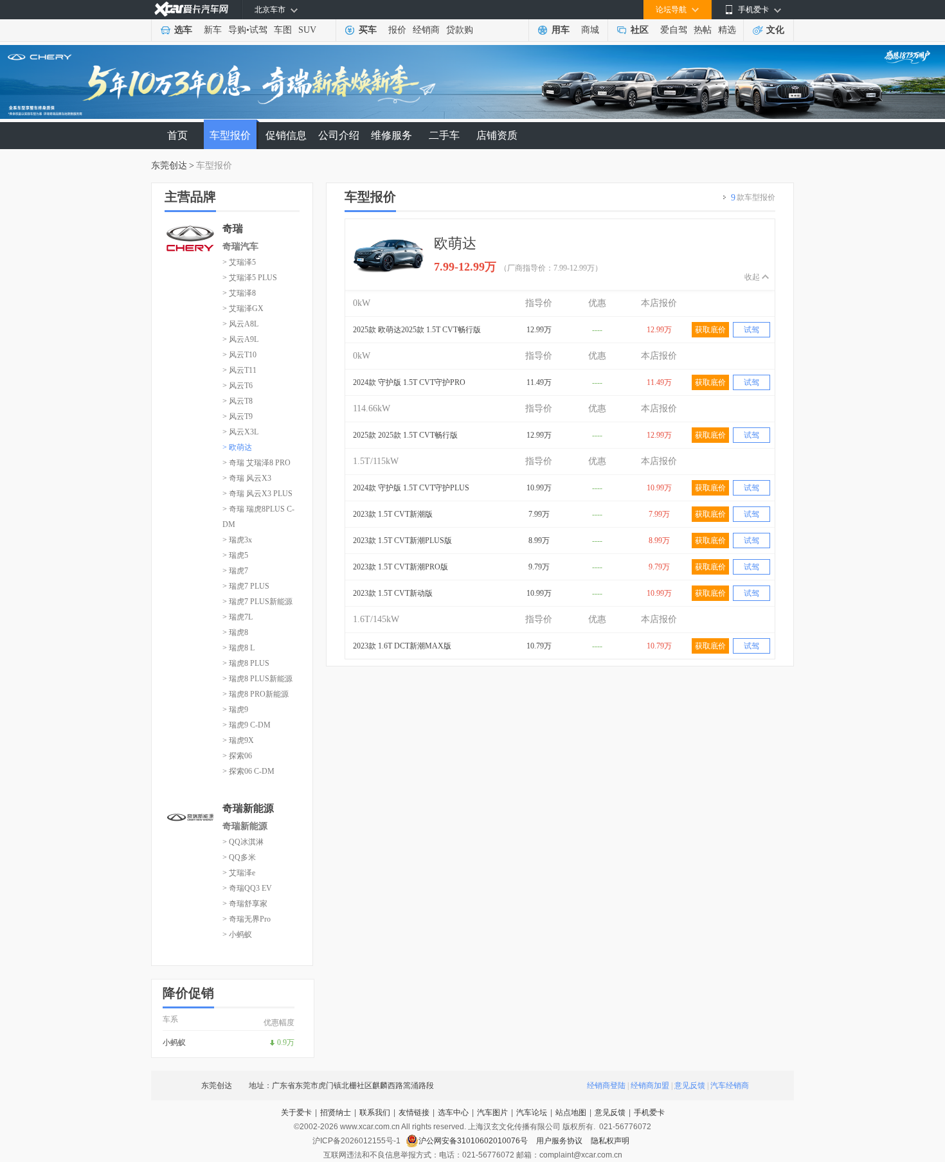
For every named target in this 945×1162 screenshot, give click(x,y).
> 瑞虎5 (235, 555)
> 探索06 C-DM (248, 771)
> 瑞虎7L (237, 616)
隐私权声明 (610, 1140)
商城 (590, 30)
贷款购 (459, 30)
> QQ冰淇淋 (243, 841)
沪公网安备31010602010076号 (474, 1140)
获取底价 (710, 329)
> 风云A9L (240, 339)
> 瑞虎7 (235, 570)
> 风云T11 (239, 370)
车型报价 (230, 135)
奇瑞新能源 (244, 826)
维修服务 (391, 135)
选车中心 (453, 1112)
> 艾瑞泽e (238, 872)
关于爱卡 (296, 1112)
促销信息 (286, 135)
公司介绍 (338, 135)
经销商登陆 (606, 1085)
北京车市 (270, 9)
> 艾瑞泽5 (239, 262)
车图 (283, 30)
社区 (640, 30)
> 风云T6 (237, 385)
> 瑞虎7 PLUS (245, 586)
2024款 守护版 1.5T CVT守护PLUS (411, 487)
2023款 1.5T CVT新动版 (393, 593)
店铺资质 (497, 135)
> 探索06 (237, 755)
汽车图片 (492, 1112)
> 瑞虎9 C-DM (246, 724)
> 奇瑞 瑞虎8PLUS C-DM (258, 517)
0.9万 (285, 1042)
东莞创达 (169, 165)
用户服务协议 (560, 1140)
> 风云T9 (237, 416)
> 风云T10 (239, 354)
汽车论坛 (531, 1112)
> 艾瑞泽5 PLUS (249, 277)
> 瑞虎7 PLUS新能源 (257, 601)
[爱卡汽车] (191, 9)
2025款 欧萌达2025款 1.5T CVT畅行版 (417, 329)
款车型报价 (753, 197)
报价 (397, 30)
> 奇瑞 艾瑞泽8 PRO (256, 462)
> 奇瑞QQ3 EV (247, 888)
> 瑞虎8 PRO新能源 (255, 694)
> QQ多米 (239, 857)
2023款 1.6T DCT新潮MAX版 (402, 645)
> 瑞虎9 (235, 709)
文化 (775, 30)
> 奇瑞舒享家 (244, 903)
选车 (183, 30)
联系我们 (374, 1112)
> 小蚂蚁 (237, 934)
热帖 (703, 30)
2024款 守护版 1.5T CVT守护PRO (409, 382)
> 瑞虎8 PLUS (245, 663)
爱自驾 (673, 30)
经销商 (426, 30)
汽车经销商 (729, 1085)
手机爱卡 (649, 1112)
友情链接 (414, 1112)
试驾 (258, 30)
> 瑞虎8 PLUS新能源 (257, 678)
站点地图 (570, 1112)
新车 (213, 30)
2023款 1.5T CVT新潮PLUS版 (402, 540)
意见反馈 (689, 1085)
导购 (237, 30)
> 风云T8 (237, 401)
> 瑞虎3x (237, 539)
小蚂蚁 (174, 1042)
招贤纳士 (335, 1112)
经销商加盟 (650, 1085)
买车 (368, 30)
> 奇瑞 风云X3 (246, 478)
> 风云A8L (240, 323)
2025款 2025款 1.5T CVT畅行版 (405, 435)
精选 (727, 30)
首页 (177, 135)
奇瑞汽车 (240, 246)
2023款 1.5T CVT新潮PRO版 (400, 566)
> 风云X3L (240, 431)
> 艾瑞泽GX (243, 308)
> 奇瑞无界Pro (246, 919)
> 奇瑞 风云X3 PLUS (257, 493)
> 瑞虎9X (238, 740)
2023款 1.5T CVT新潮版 (393, 514)
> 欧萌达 (237, 447)
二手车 (444, 135)
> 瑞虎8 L (238, 647)
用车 (561, 30)
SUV (307, 30)
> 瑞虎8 (235, 632)
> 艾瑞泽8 (239, 293)
